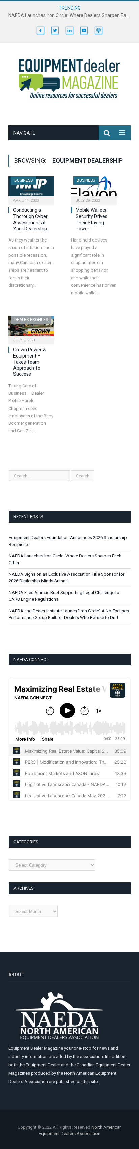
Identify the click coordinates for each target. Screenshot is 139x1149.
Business (23, 180)
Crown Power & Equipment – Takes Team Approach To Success (29, 362)
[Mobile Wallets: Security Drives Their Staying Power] (93, 188)
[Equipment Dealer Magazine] (69, 77)
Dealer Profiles (31, 319)
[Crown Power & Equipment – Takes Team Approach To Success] (31, 328)
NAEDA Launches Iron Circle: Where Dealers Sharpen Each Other (71, 15)
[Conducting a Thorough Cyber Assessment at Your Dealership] (31, 188)
